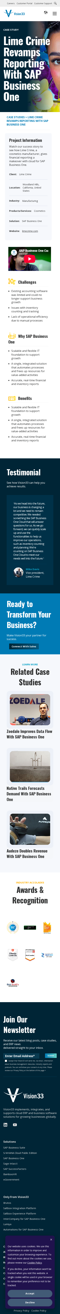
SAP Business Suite (14, 1147)
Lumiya (7, 1224)
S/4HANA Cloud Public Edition (20, 1152)
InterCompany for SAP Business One (24, 1218)
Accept (30, 1293)
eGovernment (11, 1179)
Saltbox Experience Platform (19, 1213)
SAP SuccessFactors (14, 1168)
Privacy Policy (21, 1310)
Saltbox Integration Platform (19, 1208)
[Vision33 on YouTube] (15, 1125)
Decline (30, 1302)
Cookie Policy (34, 1262)
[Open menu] (55, 14)
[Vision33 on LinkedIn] (5, 1125)
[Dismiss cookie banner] (51, 1240)
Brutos (7, 1202)
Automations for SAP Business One (23, 1229)
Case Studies (16, 117)
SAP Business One (13, 1158)
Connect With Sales (24, 646)
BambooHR (10, 1174)
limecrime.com (30, 231)
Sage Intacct (10, 1163)
